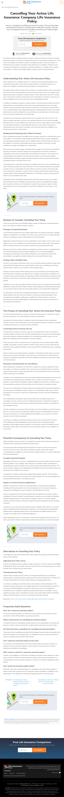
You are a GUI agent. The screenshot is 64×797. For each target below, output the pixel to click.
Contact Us (11, 773)
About (5, 773)
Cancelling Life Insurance (11, 7)
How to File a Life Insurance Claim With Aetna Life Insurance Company (32, 599)
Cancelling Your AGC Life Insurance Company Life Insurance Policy (45, 681)
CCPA (41, 785)
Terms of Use (42, 47)
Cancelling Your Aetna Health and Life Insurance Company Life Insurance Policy (21, 682)
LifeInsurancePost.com (24, 783)
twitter (60, 773)
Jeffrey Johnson (25, 53)
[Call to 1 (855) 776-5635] (61, 2)
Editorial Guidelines (9, 719)
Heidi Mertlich (47, 53)
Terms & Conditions (34, 785)
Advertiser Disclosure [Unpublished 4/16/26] (14, 775)
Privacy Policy (24, 785)
